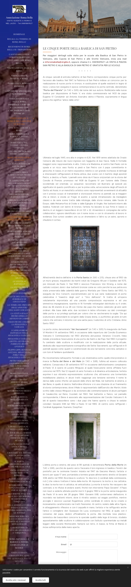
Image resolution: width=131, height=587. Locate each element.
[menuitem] (19, 34)
